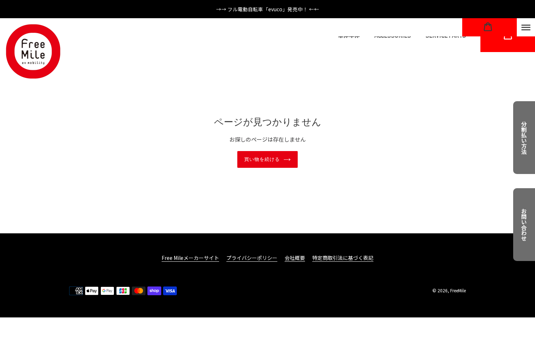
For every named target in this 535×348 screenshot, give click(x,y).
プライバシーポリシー (251, 257)
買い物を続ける (262, 159)
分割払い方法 (524, 137)
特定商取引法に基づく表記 (342, 257)
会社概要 (295, 257)
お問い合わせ (524, 224)
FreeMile (458, 290)
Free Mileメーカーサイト (190, 257)
